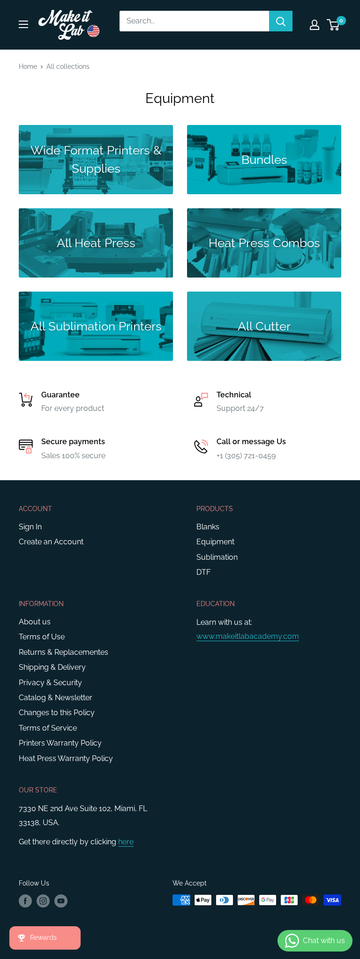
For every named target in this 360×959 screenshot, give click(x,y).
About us (35, 621)
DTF (203, 572)
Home (28, 66)
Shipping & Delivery (52, 667)
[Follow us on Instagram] (43, 901)
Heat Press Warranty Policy (66, 758)
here (126, 841)
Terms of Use (42, 636)
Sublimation (217, 557)
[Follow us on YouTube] (61, 901)
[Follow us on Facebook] (25, 901)
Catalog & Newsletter (55, 697)
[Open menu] (23, 24)
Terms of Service (48, 728)
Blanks (207, 526)
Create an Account (51, 541)
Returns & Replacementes (63, 652)
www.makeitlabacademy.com (247, 636)
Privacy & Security (50, 682)
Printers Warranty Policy (60, 743)
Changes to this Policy (57, 712)
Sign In (30, 526)
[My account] (314, 25)
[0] (333, 24)
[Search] (280, 21)
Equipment (215, 541)
